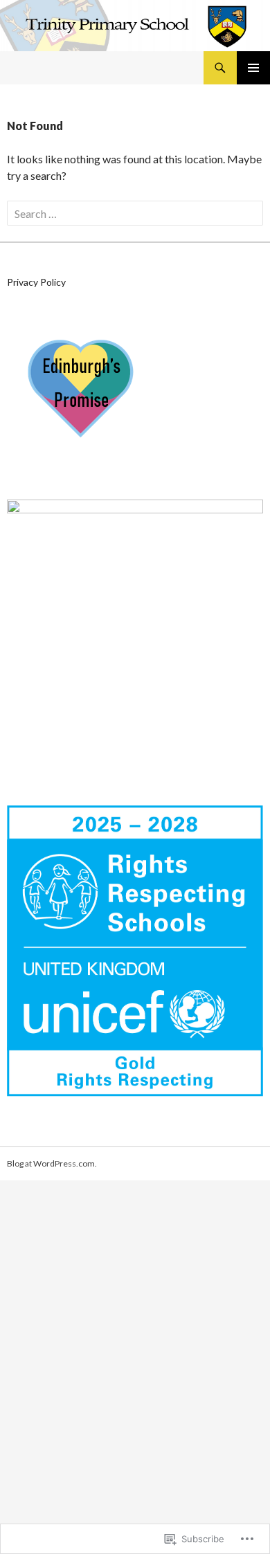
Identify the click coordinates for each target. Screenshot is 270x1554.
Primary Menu (253, 67)
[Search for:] (135, 213)
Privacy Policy (36, 282)
